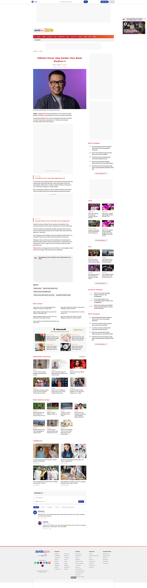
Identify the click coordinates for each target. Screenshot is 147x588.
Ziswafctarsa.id (78, 569)
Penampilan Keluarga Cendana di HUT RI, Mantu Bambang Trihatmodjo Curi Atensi (41, 391)
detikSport (57, 563)
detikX (65, 561)
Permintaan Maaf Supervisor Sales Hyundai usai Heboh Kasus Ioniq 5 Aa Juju (60, 373)
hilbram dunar (37, 288)
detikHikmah (67, 567)
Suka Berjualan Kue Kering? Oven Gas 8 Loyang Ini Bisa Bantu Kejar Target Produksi (73, 482)
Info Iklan (91, 563)
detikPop (66, 569)
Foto (90, 36)
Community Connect (79, 576)
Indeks (94, 36)
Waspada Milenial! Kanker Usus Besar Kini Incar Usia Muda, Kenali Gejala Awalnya (45, 317)
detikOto (56, 567)
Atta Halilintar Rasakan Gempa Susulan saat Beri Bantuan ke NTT (108, 276)
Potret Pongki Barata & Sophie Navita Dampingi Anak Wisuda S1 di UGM (45, 482)
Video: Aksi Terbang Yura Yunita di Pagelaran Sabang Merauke (93, 215)
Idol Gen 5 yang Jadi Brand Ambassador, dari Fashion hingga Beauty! (72, 460)
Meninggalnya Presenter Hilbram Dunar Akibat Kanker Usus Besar (134, 19)
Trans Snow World (79, 563)
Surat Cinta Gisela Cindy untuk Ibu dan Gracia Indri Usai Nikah (102, 153)
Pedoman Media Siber (94, 555)
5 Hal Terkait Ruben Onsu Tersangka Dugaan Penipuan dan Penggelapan (103, 300)
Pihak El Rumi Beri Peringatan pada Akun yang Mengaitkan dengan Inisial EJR (80, 415)
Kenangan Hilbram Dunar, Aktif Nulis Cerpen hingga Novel (52, 221)
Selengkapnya (82, 356)
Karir (90, 557)
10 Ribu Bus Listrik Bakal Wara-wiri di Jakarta (65, 414)
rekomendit (77, 574)
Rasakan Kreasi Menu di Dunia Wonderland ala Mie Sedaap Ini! (93, 231)
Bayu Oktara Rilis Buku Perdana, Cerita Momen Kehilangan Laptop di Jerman (72, 308)
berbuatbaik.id (78, 553)
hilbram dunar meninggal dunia (42, 291)
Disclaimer (91, 567)
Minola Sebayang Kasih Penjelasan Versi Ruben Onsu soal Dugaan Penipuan (102, 148)
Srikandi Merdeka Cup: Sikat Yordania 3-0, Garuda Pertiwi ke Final (39, 414)
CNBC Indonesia (106, 555)
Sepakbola (57, 565)
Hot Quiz (49, 36)
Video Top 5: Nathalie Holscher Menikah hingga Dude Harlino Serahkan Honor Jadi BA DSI (107, 232)
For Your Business (79, 572)
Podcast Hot (61, 36)
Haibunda (105, 557)
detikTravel (66, 553)
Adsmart (77, 557)
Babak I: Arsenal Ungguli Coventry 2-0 (52, 413)
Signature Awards (79, 561)
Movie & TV (74, 36)
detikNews (57, 553)
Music (67, 36)
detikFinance (57, 557)
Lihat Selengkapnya (100, 173)
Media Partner (92, 561)
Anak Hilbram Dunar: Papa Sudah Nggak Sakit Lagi (50, 178)
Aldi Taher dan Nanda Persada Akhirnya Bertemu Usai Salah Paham (102, 162)
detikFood (66, 555)
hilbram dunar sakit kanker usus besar (44, 295)
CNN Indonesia (106, 553)
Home (38, 36)
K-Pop (55, 36)
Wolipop (66, 559)
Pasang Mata (78, 555)
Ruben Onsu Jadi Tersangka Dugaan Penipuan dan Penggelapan (102, 294)
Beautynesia (105, 559)
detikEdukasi (57, 555)
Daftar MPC (104, 1)
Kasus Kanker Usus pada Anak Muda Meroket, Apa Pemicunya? (46, 321)
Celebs (44, 36)
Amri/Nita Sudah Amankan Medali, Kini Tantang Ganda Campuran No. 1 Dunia (77, 391)
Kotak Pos (91, 559)
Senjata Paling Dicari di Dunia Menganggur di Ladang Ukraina (39, 431)
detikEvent (77, 559)
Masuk (112, 1)
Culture (80, 36)
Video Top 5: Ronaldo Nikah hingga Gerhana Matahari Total (107, 215)
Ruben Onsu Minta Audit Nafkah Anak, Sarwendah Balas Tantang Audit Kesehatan (103, 307)
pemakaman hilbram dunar (63, 295)
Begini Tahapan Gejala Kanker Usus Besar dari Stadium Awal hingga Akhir (44, 312)
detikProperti (57, 569)
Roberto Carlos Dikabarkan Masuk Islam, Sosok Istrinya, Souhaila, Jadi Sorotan (59, 391)
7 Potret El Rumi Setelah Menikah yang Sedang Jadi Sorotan (39, 373)
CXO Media (105, 563)
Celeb (40, 51)
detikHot (35, 51)
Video (85, 36)
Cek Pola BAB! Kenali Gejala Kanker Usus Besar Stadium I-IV (72, 312)
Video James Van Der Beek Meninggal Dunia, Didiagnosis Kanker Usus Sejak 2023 (44, 308)
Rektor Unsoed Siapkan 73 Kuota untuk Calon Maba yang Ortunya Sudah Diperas (67, 432)
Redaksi (91, 553)
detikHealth (66, 557)
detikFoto (66, 565)
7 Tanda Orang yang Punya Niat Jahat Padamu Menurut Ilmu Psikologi (45, 460)
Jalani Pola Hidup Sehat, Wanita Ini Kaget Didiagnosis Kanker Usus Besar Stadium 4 (71, 317)
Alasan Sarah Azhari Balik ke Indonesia (77, 372)
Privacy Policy (92, 565)
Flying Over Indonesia (80, 571)
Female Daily (105, 561)
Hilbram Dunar (42, 114)
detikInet (56, 559)
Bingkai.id (77, 567)
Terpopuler (38, 39)
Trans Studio (78, 565)
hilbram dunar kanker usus (50, 288)
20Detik (65, 563)
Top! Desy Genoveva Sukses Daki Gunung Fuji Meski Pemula (101, 157)
